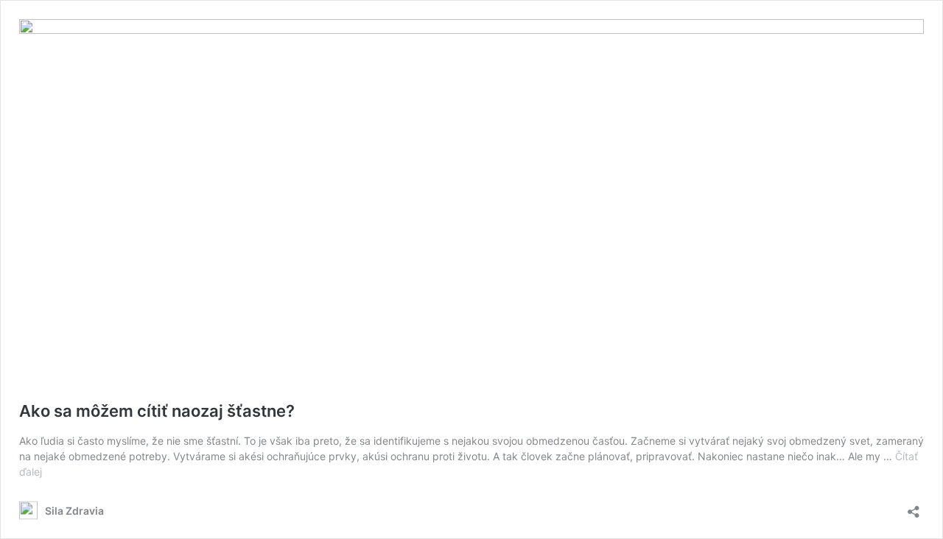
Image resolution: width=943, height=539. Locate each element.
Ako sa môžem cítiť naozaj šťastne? (157, 410)
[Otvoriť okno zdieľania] (913, 507)
